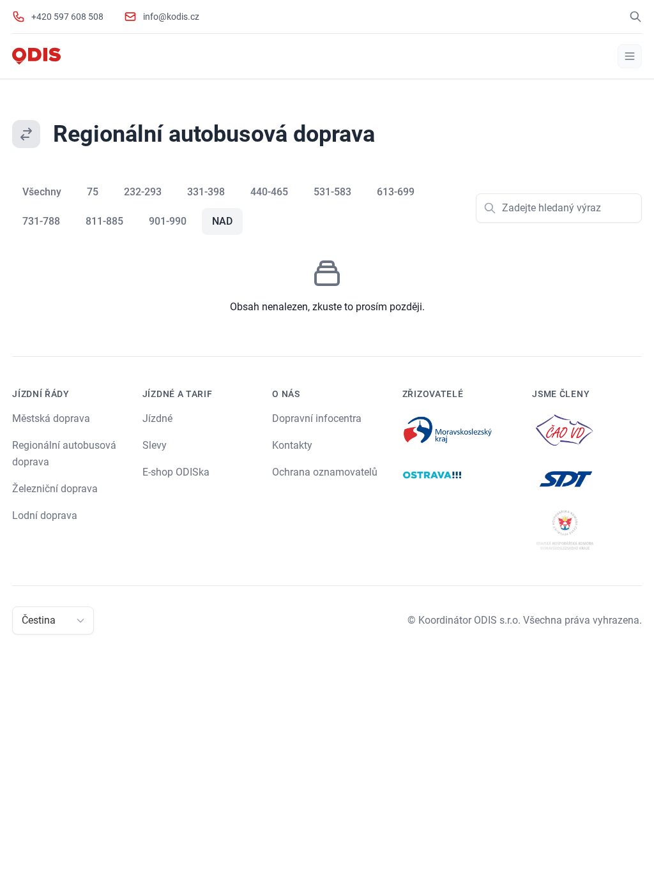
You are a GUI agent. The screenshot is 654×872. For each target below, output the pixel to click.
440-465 (269, 192)
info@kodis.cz (171, 16)
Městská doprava (51, 418)
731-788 (41, 221)
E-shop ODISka (175, 472)
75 (92, 192)
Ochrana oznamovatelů (324, 472)
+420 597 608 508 (67, 16)
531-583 (332, 192)
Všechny (41, 192)
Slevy (154, 445)
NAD (222, 221)
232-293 (143, 192)
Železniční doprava (55, 489)
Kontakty (292, 445)
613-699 (395, 192)
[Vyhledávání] (635, 16)
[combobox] (23, 620)
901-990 (167, 221)
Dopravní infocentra (316, 418)
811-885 (104, 221)
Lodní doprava (44, 515)
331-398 (206, 192)
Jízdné (157, 418)
